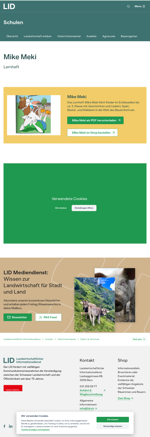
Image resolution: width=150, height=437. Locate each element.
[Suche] (128, 6)
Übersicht (12, 36)
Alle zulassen (112, 419)
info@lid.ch (87, 408)
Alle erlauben (61, 208)
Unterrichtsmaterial (69, 36)
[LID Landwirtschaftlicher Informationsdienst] (24, 360)
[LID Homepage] (9, 6)
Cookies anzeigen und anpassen (35, 429)
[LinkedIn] (10, 426)
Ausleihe (91, 36)
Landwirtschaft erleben (38, 36)
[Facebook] (4, 426)
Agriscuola (108, 36)
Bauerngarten (129, 36)
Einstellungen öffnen (84, 208)
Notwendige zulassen (112, 426)
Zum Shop (124, 398)
